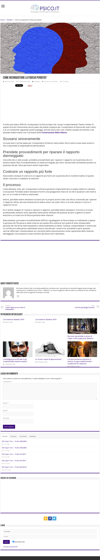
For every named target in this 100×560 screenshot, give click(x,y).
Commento (7, 381)
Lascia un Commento (51, 81)
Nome (5, 403)
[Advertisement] (50, 106)
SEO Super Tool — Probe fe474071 (14, 454)
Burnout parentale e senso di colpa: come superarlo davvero (80, 337)
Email (5, 411)
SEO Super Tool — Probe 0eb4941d (14, 467)
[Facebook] (50, 518)
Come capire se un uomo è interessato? (15, 307)
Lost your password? (10, 547)
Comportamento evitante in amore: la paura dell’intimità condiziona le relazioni (79, 361)
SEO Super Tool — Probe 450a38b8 (14, 441)
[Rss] (46, 518)
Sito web (6, 418)
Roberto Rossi (9, 81)
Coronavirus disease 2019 (13, 319)
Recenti (4, 436)
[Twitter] (54, 518)
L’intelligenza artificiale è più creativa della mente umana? (15, 360)
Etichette (33, 436)
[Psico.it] (50, 8)
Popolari (13, 436)
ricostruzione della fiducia (54, 132)
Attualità (9, 20)
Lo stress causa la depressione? (48, 359)
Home (2, 20)
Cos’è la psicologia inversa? (85, 306)
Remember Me (19, 542)
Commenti (23, 436)
